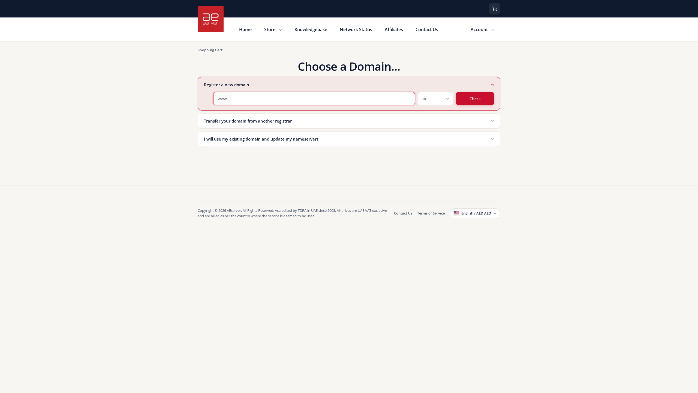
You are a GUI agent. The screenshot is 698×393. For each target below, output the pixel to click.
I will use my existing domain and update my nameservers (261, 139)
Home (245, 29)
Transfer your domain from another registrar (248, 121)
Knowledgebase (310, 29)
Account (480, 29)
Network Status (356, 29)
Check (475, 98)
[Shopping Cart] (494, 8)
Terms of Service (431, 213)
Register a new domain (226, 84)
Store (270, 29)
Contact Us (427, 29)
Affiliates (394, 29)
